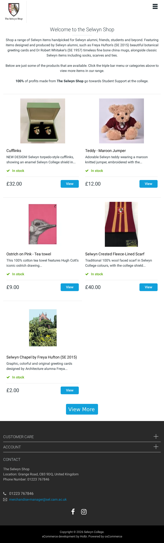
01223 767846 (21, 493)
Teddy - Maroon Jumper (105, 150)
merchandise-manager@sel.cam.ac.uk (38, 499)
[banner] (82, 409)
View (69, 184)
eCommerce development (59, 536)
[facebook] (72, 512)
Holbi (83, 536)
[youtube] (93, 513)
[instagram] (83, 512)
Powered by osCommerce (105, 536)
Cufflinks (13, 150)
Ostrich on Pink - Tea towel (28, 254)
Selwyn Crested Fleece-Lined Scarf (114, 254)
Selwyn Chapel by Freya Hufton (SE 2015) (41, 357)
